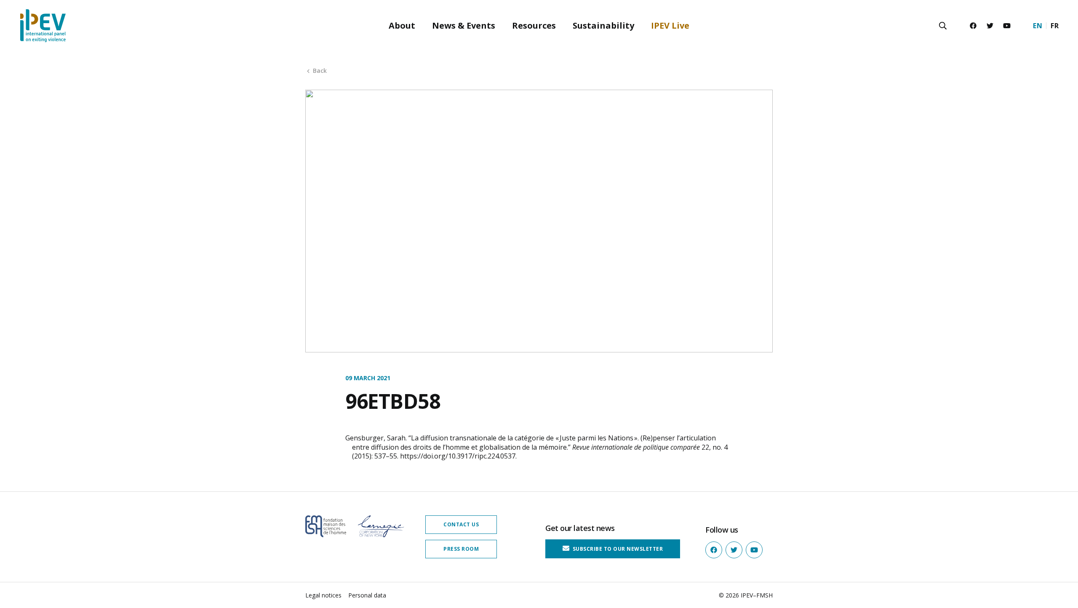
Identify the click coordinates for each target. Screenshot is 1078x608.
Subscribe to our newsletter (617, 548)
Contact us (461, 524)
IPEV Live (670, 25)
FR (1055, 25)
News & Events (463, 25)
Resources (534, 25)
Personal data (367, 595)
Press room (461, 548)
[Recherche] (942, 25)
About (402, 25)
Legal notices (323, 595)
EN (1037, 25)
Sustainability (603, 25)
